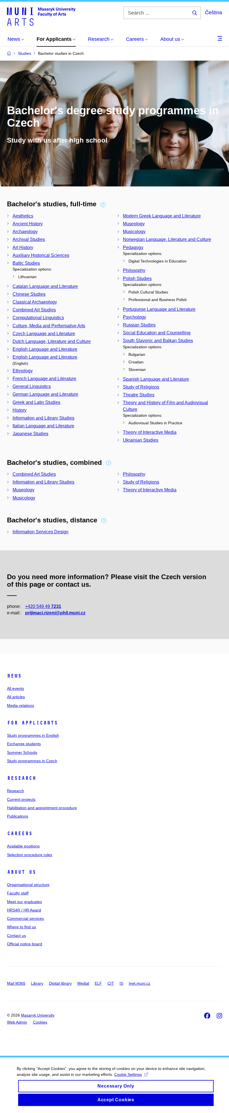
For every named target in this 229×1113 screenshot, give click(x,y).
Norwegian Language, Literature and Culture (167, 239)
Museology (134, 223)
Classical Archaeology (35, 302)
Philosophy (134, 270)
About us (21, 872)
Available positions (23, 846)
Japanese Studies (30, 433)
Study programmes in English (33, 735)
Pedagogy (133, 247)
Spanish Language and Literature (156, 379)
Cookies (40, 1022)
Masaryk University (37, 1015)
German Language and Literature (45, 394)
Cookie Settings (128, 1074)
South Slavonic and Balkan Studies (158, 340)
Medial (83, 983)
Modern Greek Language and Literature (162, 216)
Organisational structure (28, 884)
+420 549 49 (43, 606)
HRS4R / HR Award (24, 910)
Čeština (213, 12)
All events (15, 688)
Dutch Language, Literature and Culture (52, 341)
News (14, 676)
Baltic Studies (26, 263)
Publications (17, 816)
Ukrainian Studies (140, 440)
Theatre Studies (138, 394)
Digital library (60, 983)
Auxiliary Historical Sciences (41, 255)
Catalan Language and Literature (45, 286)
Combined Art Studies (34, 309)
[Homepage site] (41, 16)
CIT (111, 983)
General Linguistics (32, 386)
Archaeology (25, 231)
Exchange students (24, 744)
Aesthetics (23, 216)
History (20, 410)
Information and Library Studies (43, 418)
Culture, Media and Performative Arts (49, 325)
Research (21, 778)
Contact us (16, 935)
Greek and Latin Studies (36, 402)
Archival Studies (29, 239)
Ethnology (23, 370)
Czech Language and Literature (44, 333)
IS (121, 983)
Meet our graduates (24, 901)
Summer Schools (22, 752)
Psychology (134, 317)
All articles (16, 697)
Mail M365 (16, 983)
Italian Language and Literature (43, 425)
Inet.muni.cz (139, 983)
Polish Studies (137, 278)
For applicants (32, 723)
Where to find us (21, 927)
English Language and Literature (45, 349)
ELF (98, 983)
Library (37, 983)
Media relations (20, 705)
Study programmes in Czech (32, 761)
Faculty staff (17, 893)
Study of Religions (141, 387)
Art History (23, 247)
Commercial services (25, 918)
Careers (19, 833)
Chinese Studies (29, 294)
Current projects (21, 799)
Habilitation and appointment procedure (42, 808)
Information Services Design (40, 531)
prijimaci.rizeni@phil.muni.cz (55, 612)
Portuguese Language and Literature (159, 309)
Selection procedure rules (29, 854)
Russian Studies (139, 325)
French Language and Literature (44, 378)
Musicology (134, 231)
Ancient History (28, 223)
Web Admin (17, 1022)
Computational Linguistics (38, 317)
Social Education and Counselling (156, 332)
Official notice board (24, 944)
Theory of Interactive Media (149, 432)
